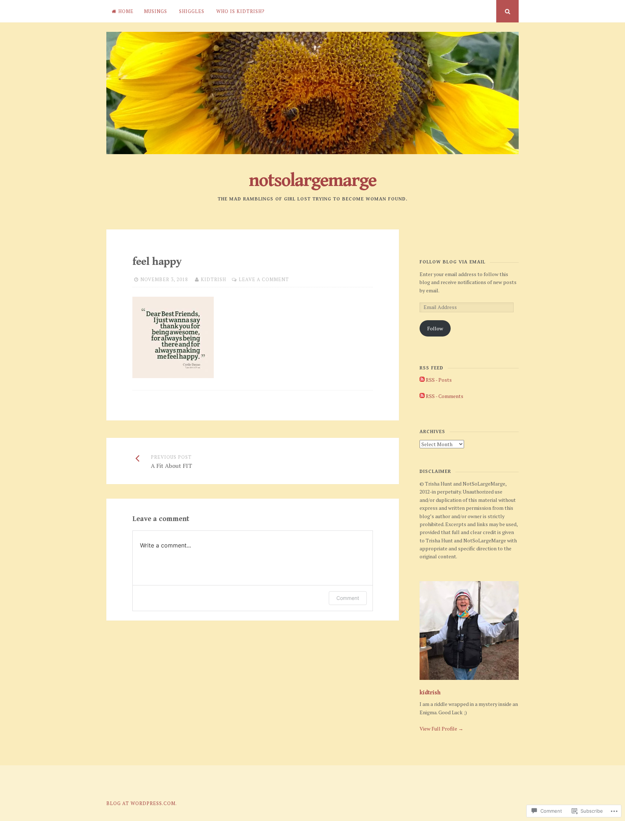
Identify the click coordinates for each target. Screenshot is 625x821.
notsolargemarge (312, 180)
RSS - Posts (439, 379)
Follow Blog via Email (452, 262)
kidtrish (213, 279)
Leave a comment (264, 279)
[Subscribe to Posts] (422, 379)
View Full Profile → (441, 728)
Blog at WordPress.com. (141, 803)
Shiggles (191, 11)
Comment (347, 598)
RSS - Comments (444, 396)
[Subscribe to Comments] (422, 396)
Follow (435, 328)
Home (125, 11)
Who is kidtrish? (240, 11)
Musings (155, 11)
